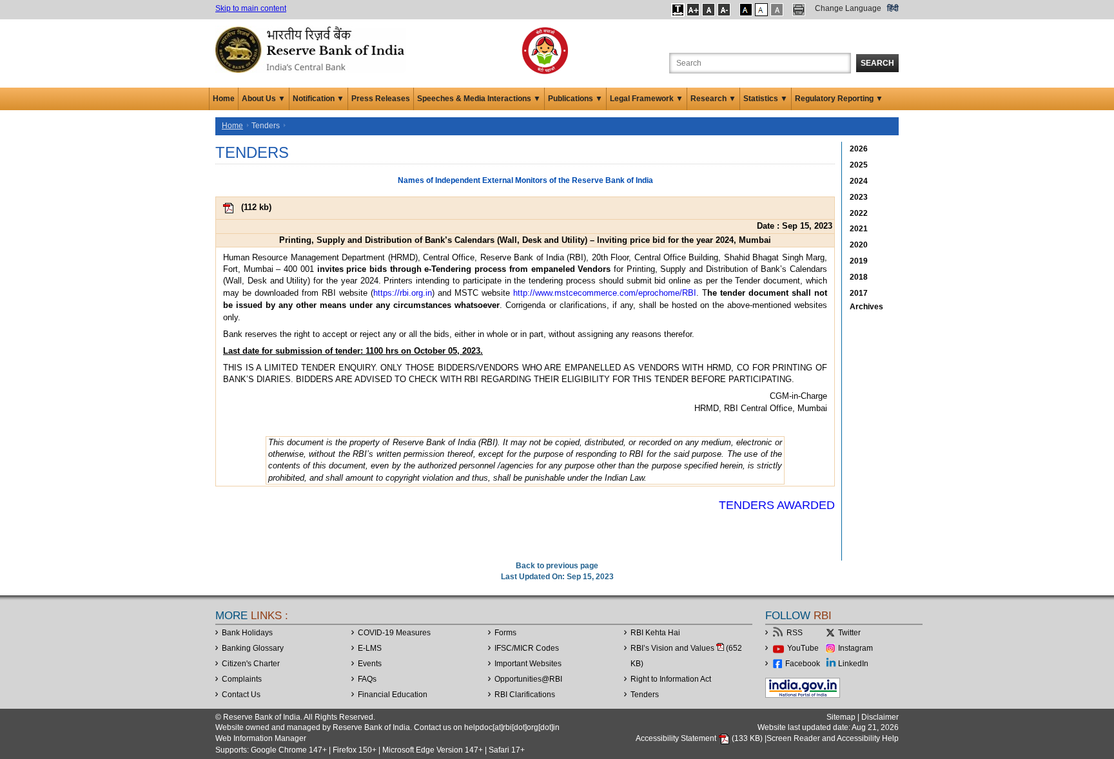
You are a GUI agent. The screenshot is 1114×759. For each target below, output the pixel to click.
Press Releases (380, 98)
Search (877, 63)
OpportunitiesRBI (528, 679)
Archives (866, 306)
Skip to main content (250, 8)
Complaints (242, 679)
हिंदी (893, 8)
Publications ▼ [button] (575, 98)
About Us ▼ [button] (264, 98)
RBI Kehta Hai (655, 632)
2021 (859, 228)
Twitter (849, 632)
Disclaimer (880, 717)
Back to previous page (557, 565)
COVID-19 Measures (394, 632)
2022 (859, 213)
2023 (859, 197)
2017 (859, 293)
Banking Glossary (253, 648)
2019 (859, 260)
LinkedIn (853, 663)
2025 (859, 164)
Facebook (802, 663)
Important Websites (528, 663)
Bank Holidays (247, 632)
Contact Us (241, 694)
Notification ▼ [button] (318, 98)
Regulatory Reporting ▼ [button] (839, 98)
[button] (678, 9)
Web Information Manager (260, 738)
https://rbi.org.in (402, 293)
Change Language (848, 8)
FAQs (367, 679)
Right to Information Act (670, 679)
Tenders (644, 694)
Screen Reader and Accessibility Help (833, 738)
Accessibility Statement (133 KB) (700, 738)
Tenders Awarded (777, 505)
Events (370, 663)
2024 (859, 181)
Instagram (855, 648)
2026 (859, 148)
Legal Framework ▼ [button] (646, 98)
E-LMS (370, 648)
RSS (795, 632)
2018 (859, 277)
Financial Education (392, 694)
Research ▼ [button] (713, 98)
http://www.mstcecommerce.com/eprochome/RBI (604, 293)
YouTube (803, 648)
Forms (505, 632)
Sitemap (840, 717)
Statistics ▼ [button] (765, 98)
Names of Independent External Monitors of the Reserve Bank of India (525, 180)
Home (224, 98)
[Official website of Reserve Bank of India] (312, 48)
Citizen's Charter (251, 663)
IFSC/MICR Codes (526, 648)
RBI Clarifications (524, 694)
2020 (859, 244)
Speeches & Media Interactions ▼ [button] (479, 98)
